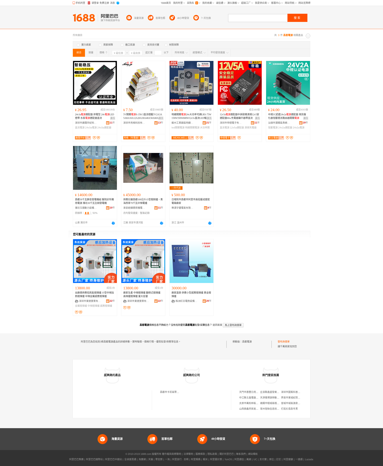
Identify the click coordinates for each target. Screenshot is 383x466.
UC (255, 459)
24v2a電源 (298, 127)
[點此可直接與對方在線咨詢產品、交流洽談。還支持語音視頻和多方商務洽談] (113, 223)
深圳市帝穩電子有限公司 (231, 122)
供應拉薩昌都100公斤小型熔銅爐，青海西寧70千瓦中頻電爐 (143, 201)
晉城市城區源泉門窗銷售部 (295, 403)
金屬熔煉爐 (81, 305)
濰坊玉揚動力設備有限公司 (86, 208)
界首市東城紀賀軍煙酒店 (294, 397)
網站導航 (253, 454)
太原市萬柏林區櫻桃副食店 (253, 403)
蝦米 (205, 459)
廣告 (112, 118)
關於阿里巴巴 (226, 454)
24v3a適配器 (104, 127)
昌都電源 (247, 341)
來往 (271, 459)
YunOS (228, 459)
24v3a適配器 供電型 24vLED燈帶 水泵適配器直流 (94, 116)
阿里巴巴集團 (76, 459)
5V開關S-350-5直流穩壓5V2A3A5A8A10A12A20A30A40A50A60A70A (143, 116)
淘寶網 (142, 459)
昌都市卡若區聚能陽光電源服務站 (178, 392)
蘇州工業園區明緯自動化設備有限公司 (182, 122)
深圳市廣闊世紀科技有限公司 (86, 122)
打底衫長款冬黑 (289, 408)
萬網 (248, 459)
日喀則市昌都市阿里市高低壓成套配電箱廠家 (191, 201)
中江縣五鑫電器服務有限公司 (254, 397)
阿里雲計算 (216, 459)
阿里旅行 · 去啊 (180, 459)
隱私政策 (212, 454)
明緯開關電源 (192, 127)
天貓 (150, 459)
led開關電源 (178, 127)
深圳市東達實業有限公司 (90, 301)
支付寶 (263, 459)
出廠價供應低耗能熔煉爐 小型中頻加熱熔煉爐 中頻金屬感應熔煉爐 (94, 294)
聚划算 (159, 459)
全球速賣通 (130, 459)
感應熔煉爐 (106, 305)
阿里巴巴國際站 (94, 459)
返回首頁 (217, 325)
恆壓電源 (273, 127)
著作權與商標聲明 (171, 454)
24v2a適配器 (285, 127)
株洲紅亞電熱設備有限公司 (186, 301)
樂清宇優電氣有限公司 (182, 208)
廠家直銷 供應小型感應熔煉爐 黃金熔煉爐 (191, 294)
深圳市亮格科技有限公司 (134, 122)
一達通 (299, 459)
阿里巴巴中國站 (113, 459)
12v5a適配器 (237, 127)
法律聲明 (188, 454)
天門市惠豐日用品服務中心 (253, 392)
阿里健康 (288, 459)
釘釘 (278, 459)
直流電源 (80, 127)
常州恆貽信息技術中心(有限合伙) (277, 408)
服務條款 (200, 454)
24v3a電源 (91, 127)
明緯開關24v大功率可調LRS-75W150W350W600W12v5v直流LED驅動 (191, 116)
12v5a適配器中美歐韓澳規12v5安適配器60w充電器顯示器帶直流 (239, 116)
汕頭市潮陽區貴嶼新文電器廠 (279, 122)
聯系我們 (241, 454)
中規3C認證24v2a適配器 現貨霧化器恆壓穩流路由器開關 (287, 116)
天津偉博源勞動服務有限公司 (275, 397)
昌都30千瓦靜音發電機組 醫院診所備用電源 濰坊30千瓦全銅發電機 (94, 201)
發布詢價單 (284, 341)
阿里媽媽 (195, 459)
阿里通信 (239, 459)
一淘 (167, 459)
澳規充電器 (251, 127)
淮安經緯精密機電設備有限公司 (134, 208)
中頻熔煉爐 (94, 305)
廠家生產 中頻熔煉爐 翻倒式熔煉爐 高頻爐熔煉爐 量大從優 (141, 294)
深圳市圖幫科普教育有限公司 (296, 392)
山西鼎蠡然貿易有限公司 (252, 408)
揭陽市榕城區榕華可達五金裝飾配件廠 (280, 403)
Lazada (309, 459)
